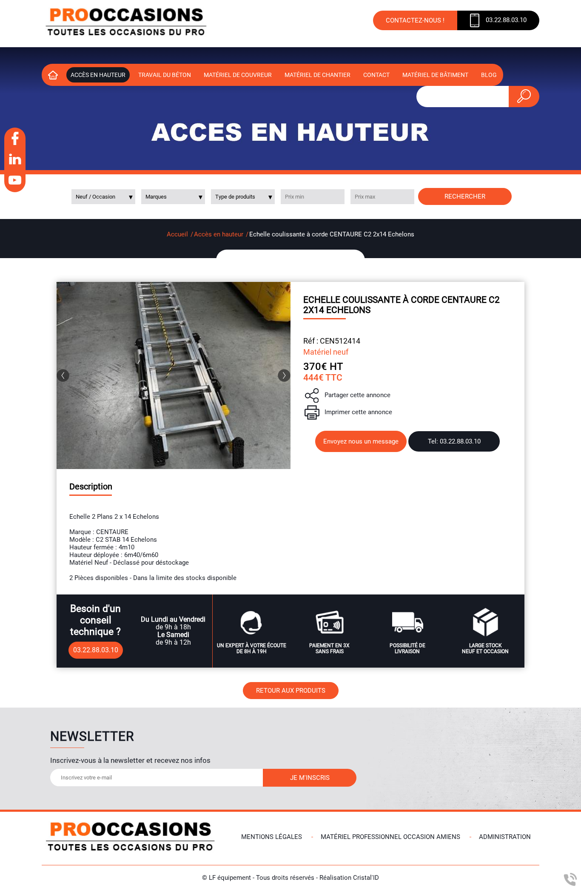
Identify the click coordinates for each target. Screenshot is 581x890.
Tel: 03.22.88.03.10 (454, 441)
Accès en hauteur (98, 74)
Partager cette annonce (357, 395)
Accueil (177, 234)
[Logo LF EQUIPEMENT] (127, 23)
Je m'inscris (310, 778)
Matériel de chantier (317, 74)
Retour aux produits (290, 690)
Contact (376, 74)
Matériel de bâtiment (435, 74)
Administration (505, 837)
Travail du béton (164, 74)
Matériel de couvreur (238, 74)
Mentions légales (271, 837)
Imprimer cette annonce (358, 412)
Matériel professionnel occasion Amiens (390, 837)
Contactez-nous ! (415, 20)
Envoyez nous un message (361, 441)
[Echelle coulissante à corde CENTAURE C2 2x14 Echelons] (173, 375)
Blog (489, 74)
